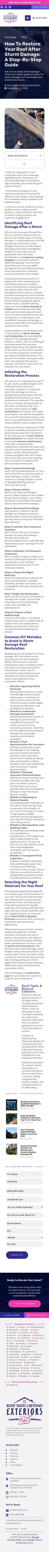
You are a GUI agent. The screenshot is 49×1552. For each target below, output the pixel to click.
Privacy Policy (12, 1529)
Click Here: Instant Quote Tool (24, 2)
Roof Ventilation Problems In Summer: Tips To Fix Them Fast (31, 1118)
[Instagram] (5, 7)
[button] (40, 156)
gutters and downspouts (21, 946)
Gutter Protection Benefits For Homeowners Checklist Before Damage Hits (29, 1150)
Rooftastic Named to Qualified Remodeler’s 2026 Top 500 (31, 1104)
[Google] (10, 7)
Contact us (17, 1255)
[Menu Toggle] (28, 18)
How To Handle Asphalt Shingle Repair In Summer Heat (29, 1133)
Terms (23, 1529)
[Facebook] (1, 7)
